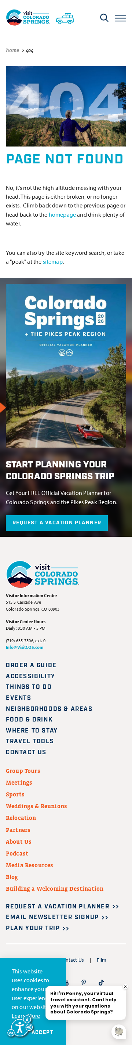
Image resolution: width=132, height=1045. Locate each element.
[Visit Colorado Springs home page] (28, 17)
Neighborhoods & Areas (49, 709)
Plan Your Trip (33, 928)
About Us (19, 841)
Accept (43, 1032)
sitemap (53, 261)
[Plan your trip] (65, 17)
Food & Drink (29, 720)
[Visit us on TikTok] (101, 982)
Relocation (21, 817)
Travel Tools (30, 741)
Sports (15, 794)
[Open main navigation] (120, 17)
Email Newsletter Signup (52, 917)
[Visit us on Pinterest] (83, 982)
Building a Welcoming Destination (54, 888)
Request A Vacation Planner (56, 523)
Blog (12, 877)
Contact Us (26, 752)
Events (19, 698)
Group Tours (23, 770)
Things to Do (29, 687)
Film (101, 960)
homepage (62, 214)
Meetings (19, 782)
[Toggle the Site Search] (104, 17)
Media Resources (29, 865)
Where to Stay (32, 731)
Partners (18, 830)
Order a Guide (31, 665)
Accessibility (30, 676)
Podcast (17, 853)
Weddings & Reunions (36, 806)
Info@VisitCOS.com (24, 647)
